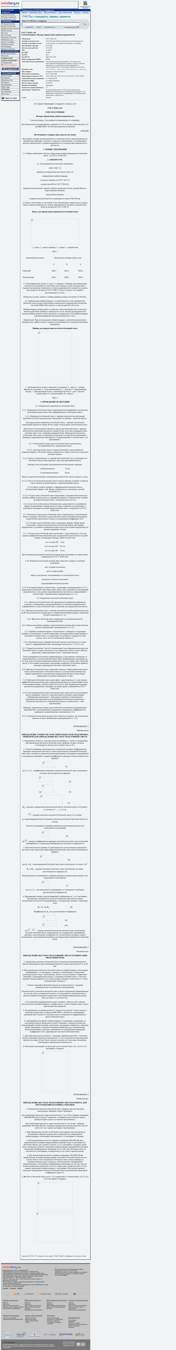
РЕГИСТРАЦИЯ (8, 10)
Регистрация (7, 76)
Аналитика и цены (35, 12)
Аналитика (6, 1304)
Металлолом (7, 31)
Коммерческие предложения (11, 1308)
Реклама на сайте (68, 1345)
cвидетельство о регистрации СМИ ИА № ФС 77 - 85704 (36, 1344)
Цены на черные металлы (11, 1305)
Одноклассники (46, 1294)
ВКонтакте (30, 1294)
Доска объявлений (10, 60)
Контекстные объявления (55, 1319)
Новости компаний (9, 17)
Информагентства (9, 19)
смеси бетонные (50, 69)
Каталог (6, 56)
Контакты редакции (69, 1342)
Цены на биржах (8, 42)
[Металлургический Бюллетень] (66, 1337)
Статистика (7, 35)
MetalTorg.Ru (74, 1318)
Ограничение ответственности (77, 1324)
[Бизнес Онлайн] (34, 1337)
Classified (50, 1323)
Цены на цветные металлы (33, 1305)
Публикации (7, 47)
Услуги (27, 1322)
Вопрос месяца (8, 44)
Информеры (7, 85)
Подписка (6, 78)
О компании (7, 91)
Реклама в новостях (53, 1321)
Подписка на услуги (69, 1343)
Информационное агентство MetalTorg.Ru (15, 1270)
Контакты (6, 94)
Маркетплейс (8, 58)
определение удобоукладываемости (67, 69)
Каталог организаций (9, 1318)
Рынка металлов (8, 15)
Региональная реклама (54, 1322)
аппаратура (82, 69)
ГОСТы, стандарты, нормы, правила (46, 16)
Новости (24, 12)
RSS (18, 1294)
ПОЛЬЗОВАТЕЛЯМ (9, 73)
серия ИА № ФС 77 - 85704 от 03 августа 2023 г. (17, 1277)
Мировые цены (8, 40)
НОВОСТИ (6, 12)
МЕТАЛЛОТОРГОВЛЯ (10, 51)
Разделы (6, 82)
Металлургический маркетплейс (13, 1319)
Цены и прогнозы (9, 49)
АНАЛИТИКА (6, 21)
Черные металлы (9, 24)
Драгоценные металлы (11, 28)
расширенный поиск (71, 27)
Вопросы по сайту (73, 1323)
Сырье (5, 33)
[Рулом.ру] (49, 1337)
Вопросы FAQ (7, 80)
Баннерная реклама (53, 1318)
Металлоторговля (9, 53)
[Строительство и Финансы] (80, 1337)
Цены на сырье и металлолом (77, 1305)
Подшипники (7, 63)
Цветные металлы (9, 26)
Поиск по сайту (11, 98)
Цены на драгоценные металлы (56, 1305)
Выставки (6, 87)
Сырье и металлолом (78, 1300)
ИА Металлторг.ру (73, 1326)
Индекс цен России (9, 37)
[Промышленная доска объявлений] (21, 1337)
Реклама (6, 89)
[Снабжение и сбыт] (9, 1338)
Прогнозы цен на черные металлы (13, 1307)
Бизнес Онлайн (63, 1294)
